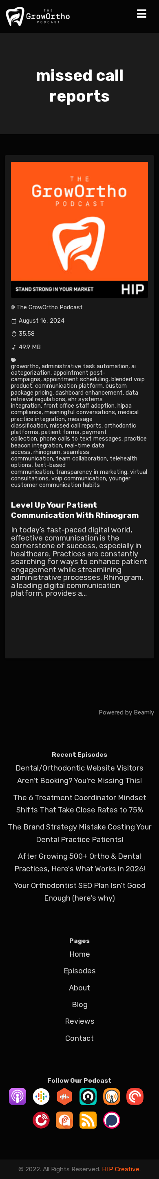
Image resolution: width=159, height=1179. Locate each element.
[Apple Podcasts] (17, 1102)
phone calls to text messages (80, 438)
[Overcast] (111, 1102)
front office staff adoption (79, 405)
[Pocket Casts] (135, 1102)
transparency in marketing (91, 472)
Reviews (80, 1021)
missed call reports (76, 425)
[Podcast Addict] (64, 1126)
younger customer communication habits (70, 482)
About (79, 988)
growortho (25, 366)
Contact (79, 1038)
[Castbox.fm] (64, 1102)
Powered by (126, 712)
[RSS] (88, 1126)
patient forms (60, 432)
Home (79, 954)
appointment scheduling (75, 379)
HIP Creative (120, 1169)
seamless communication (50, 455)
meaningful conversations (79, 412)
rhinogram (46, 452)
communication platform (69, 385)
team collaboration (81, 458)
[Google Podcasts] (41, 1102)
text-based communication (38, 468)
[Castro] (88, 1102)
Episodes (80, 970)
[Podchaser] (111, 1126)
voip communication (78, 478)
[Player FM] (41, 1126)
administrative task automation (85, 366)
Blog (80, 1004)
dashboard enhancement (89, 392)
